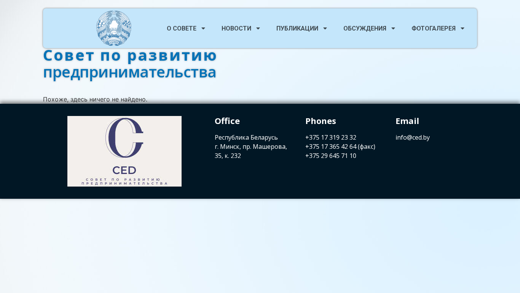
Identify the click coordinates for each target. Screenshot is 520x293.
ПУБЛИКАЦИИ (297, 28)
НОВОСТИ (236, 28)
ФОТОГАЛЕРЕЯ (434, 28)
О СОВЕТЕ (181, 28)
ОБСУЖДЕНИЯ (364, 28)
